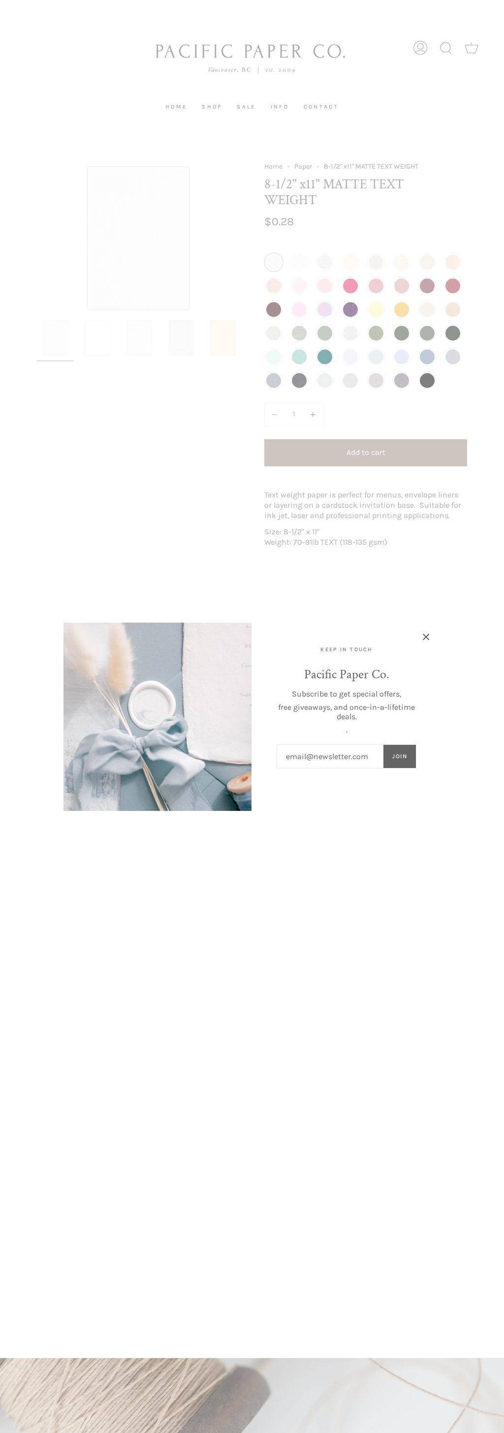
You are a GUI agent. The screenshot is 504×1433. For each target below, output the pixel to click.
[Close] (426, 637)
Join (399, 756)
